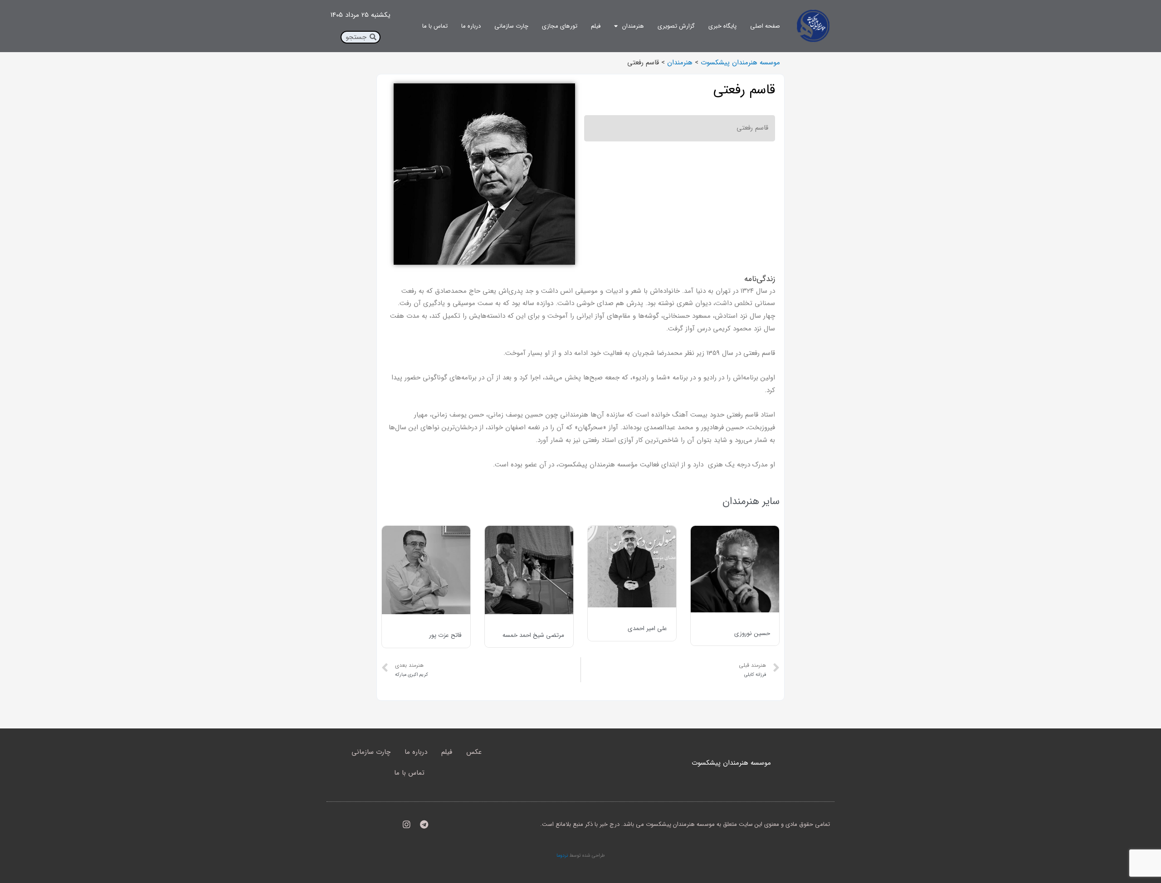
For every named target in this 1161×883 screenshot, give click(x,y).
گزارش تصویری (676, 26)
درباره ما (471, 26)
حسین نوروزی (752, 633)
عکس (474, 752)
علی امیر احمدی (647, 628)
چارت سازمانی (511, 26)
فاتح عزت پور (445, 635)
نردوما (562, 855)
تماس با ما (435, 26)
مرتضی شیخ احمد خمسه (533, 635)
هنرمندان (633, 26)
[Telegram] (424, 824)
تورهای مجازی (559, 26)
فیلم (595, 26)
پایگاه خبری (722, 26)
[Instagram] (406, 824)
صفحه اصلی (765, 26)
